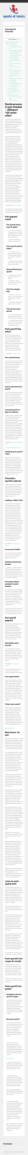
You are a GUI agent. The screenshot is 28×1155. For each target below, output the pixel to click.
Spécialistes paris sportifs (15, 83)
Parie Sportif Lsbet (17, 205)
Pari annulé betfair (13, 85)
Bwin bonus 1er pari (12, 88)
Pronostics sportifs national (13, 70)
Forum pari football (14, 73)
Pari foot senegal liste (14, 53)
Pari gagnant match (12, 45)
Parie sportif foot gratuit (12, 95)
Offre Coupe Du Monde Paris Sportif (13, 447)
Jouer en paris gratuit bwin (13, 90)
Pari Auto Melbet (10, 1058)
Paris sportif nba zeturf (12, 56)
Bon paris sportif (13, 100)
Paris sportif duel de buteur (15, 50)
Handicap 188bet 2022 (14, 71)
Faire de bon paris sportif (15, 55)
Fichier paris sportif (14, 86)
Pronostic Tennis (16, 353)
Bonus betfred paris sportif (15, 51)
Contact (22, 1151)
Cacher (18, 39)
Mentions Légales (17, 1151)
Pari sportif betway (14, 58)
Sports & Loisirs (10, 1151)
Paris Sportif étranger (10, 728)
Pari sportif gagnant (12, 81)
